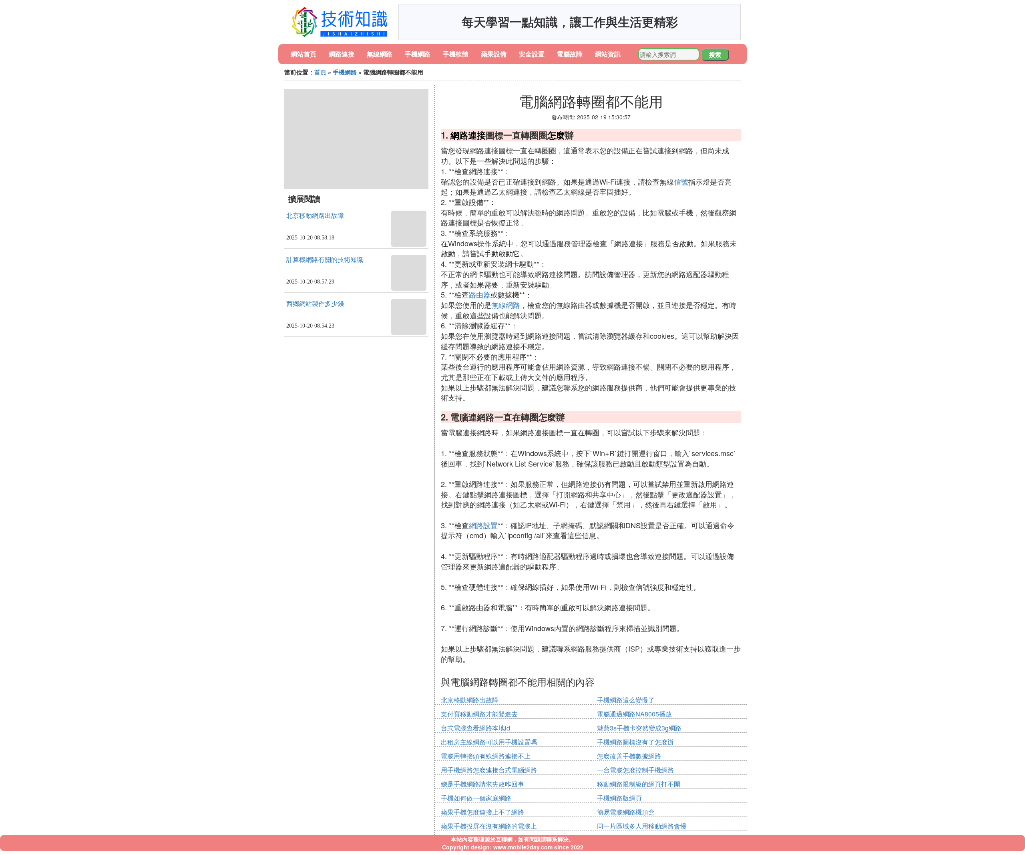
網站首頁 (303, 53)
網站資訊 (608, 53)
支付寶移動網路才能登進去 (479, 713)
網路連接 (341, 53)
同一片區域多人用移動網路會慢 (642, 826)
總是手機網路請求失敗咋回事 (482, 784)
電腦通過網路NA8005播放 (634, 713)
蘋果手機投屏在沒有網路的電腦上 (489, 826)
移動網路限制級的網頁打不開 (638, 784)
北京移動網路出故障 (315, 215)
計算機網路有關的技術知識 (324, 259)
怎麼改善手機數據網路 (629, 755)
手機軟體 (455, 53)
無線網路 (379, 53)
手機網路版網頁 (619, 798)
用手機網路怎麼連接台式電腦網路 (489, 770)
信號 (681, 181)
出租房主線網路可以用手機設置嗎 (489, 741)
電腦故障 (570, 53)
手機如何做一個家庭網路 (476, 798)
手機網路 (417, 53)
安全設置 (532, 53)
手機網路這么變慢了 (626, 699)
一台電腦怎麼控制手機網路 (635, 770)
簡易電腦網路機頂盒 (626, 812)
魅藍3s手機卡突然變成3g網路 (639, 727)
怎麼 (556, 135)
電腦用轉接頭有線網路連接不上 (486, 755)
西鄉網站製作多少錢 (315, 303)
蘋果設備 (493, 53)
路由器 (479, 294)
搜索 (715, 54)
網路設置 (483, 525)
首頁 (320, 72)
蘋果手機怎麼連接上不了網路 (482, 812)
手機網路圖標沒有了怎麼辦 (635, 741)
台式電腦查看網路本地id (475, 727)
